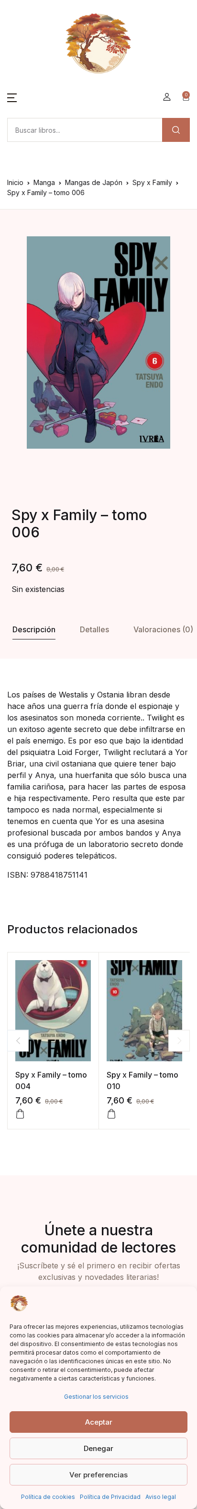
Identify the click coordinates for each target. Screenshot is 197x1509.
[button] (12, 97)
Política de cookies (48, 1496)
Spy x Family (152, 182)
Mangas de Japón (93, 182)
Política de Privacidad (110, 1496)
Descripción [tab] (33, 629)
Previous (18, 1040)
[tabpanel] (98, 342)
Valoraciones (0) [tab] (163, 629)
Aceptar (98, 1422)
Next (179, 1040)
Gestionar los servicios (96, 1396)
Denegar (98, 1448)
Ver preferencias (98, 1474)
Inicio (15, 182)
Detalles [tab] (94, 629)
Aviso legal (160, 1496)
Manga (44, 182)
